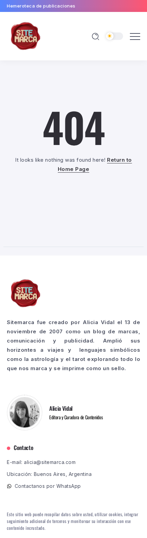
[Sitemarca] (25, 35)
